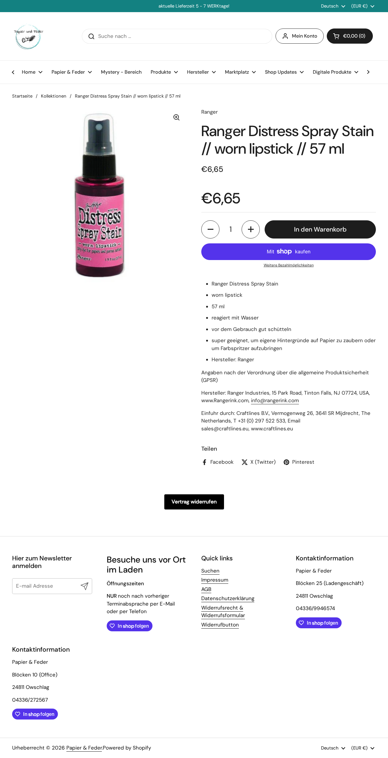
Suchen (210, 570)
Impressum (214, 579)
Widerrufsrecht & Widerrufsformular (223, 611)
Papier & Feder (84, 747)
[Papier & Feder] (28, 36)
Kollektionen (53, 96)
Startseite (22, 96)
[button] (210, 229)
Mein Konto (304, 36)
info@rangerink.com (275, 400)
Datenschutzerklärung (227, 598)
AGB (206, 589)
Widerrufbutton (220, 624)
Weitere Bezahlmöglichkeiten (289, 265)
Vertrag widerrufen (194, 501)
